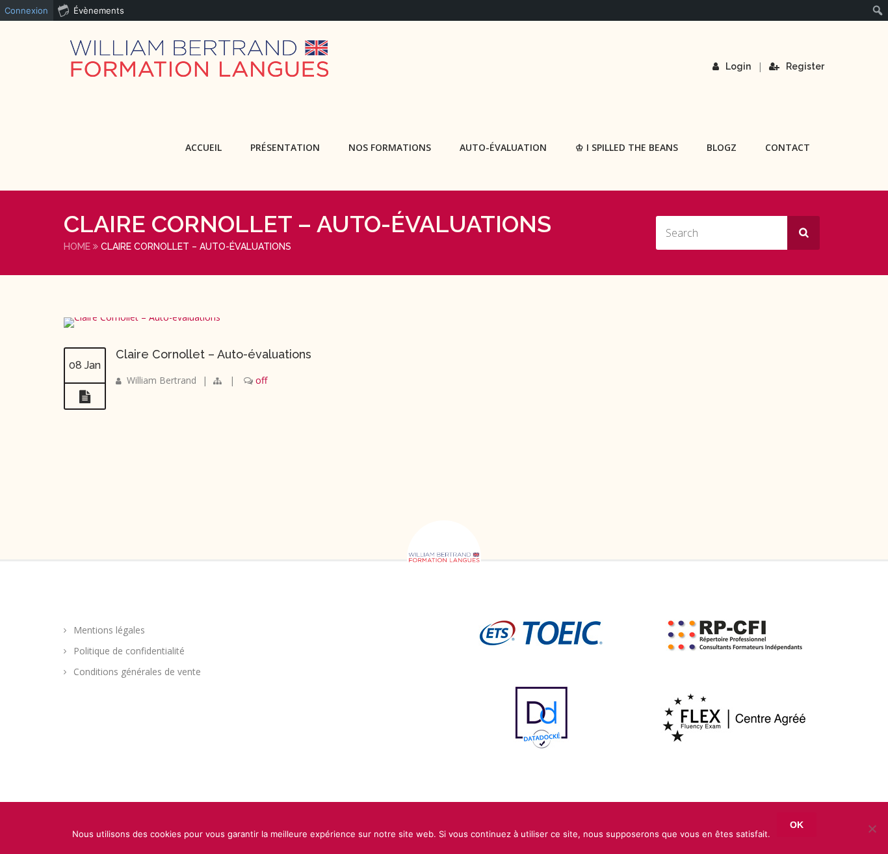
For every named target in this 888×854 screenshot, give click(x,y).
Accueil (203, 147)
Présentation (285, 147)
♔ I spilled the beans (626, 147)
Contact (787, 147)
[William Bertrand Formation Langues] (199, 58)
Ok (796, 825)
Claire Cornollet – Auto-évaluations (213, 354)
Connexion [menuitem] (26, 10)
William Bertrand (161, 380)
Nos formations (389, 147)
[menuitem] (878, 10)
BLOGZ (722, 147)
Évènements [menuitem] (98, 10)
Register (805, 66)
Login (738, 66)
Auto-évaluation (503, 147)
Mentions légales (109, 630)
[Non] (871, 828)
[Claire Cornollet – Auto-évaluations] (142, 317)
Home (77, 246)
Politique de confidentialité (129, 651)
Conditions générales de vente (137, 671)
